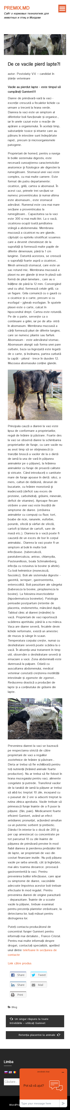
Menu (62, 8)
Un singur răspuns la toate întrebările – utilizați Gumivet (29, 1021)
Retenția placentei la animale (37, 1035)
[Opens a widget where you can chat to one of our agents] (43, 1088)
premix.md (17, 8)
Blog (14, 1007)
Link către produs (20, 963)
